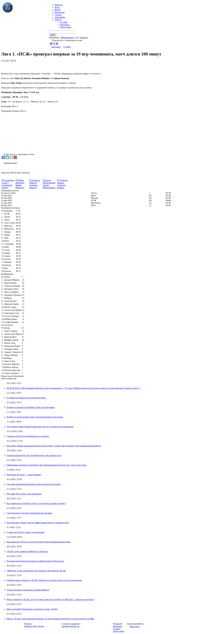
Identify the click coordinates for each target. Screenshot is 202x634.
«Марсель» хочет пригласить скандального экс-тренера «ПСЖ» (36, 571)
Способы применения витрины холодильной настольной (33, 484)
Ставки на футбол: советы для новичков (25, 532)
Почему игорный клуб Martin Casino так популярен (31, 407)
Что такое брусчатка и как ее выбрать (24, 494)
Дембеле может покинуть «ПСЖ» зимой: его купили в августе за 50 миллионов (44, 580)
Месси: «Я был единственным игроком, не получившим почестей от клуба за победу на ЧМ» (50, 619)
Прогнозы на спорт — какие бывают (24, 474)
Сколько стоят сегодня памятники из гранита (28, 436)
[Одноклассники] (11, 157)
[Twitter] (54, 43)
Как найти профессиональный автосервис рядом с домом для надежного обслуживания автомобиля (54, 446)
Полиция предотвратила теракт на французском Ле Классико (35, 561)
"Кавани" (83, 37)
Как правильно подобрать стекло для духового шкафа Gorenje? (36, 503)
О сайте (63, 22)
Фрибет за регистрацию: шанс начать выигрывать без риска (35, 417)
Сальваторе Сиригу (7, 186)
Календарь (60, 12)
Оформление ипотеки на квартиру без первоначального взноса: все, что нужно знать (46, 465)
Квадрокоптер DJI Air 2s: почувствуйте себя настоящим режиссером (38, 542)
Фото (57, 7)
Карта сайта (65, 27)
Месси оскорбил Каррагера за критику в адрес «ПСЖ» (32, 609)
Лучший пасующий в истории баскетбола (26, 398)
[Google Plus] (57, 43)
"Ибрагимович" (67, 37)
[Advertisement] (33, 66)
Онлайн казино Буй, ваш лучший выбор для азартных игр (34, 455)
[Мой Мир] (15, 157)
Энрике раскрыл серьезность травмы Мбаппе (28, 590)
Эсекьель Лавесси (33, 186)
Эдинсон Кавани (61, 186)
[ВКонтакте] (51, 43)
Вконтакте (134, 626)
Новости (28, 626)
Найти (52, 35)
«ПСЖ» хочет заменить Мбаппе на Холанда (27, 551)
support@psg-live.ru (70, 626)
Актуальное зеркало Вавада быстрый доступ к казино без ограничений (40, 426)
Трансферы (60, 17)
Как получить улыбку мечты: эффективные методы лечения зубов (38, 522)
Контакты (64, 24)
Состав (58, 15)
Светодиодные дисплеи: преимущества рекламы (29, 513)
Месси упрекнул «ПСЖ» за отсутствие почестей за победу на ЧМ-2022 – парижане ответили (50, 599)
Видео (58, 10)
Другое (58, 20)
